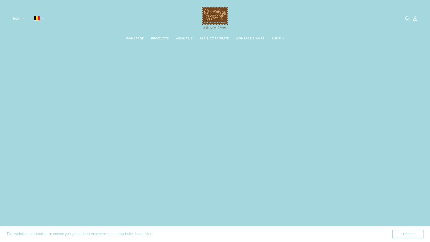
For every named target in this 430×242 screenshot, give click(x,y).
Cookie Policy (195, 179)
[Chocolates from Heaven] (215, 28)
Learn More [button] (144, 234)
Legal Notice (194, 173)
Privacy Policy (195, 184)
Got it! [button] (408, 234)
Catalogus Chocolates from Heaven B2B (215, 206)
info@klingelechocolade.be (34, 192)
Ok (409, 187)
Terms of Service (197, 200)
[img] (407, 18)
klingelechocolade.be (30, 197)
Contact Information (200, 168)
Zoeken (190, 163)
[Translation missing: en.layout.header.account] (415, 18)
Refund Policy (195, 190)
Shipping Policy (196, 195)
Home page (204, 106)
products (251, 106)
